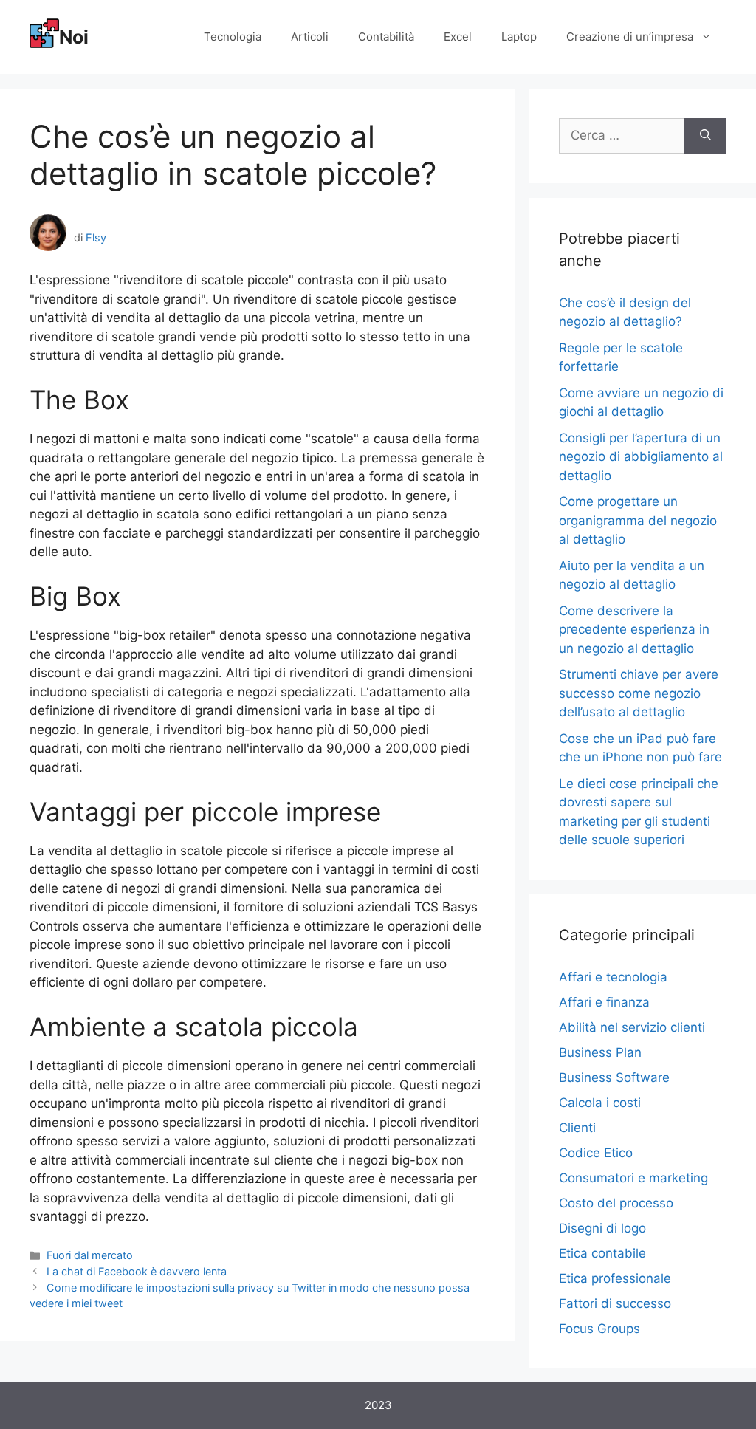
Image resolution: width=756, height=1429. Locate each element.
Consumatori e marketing (633, 1178)
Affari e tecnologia (613, 977)
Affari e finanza (604, 1002)
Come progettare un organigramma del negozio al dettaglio (638, 520)
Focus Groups (599, 1328)
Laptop (519, 37)
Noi (74, 37)
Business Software (614, 1077)
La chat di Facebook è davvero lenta (137, 1271)
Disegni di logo (602, 1228)
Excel (458, 37)
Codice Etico (596, 1152)
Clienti (577, 1127)
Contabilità (386, 37)
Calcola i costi (600, 1102)
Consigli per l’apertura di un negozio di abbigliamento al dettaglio (641, 457)
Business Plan (600, 1052)
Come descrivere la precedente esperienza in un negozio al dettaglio (634, 629)
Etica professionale (615, 1278)
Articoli (310, 37)
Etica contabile (602, 1253)
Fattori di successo (615, 1303)
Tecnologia (232, 37)
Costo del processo (616, 1203)
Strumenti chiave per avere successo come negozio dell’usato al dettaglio (638, 693)
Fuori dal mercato (90, 1255)
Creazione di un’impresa (629, 37)
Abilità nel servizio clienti (632, 1027)
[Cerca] (705, 136)
